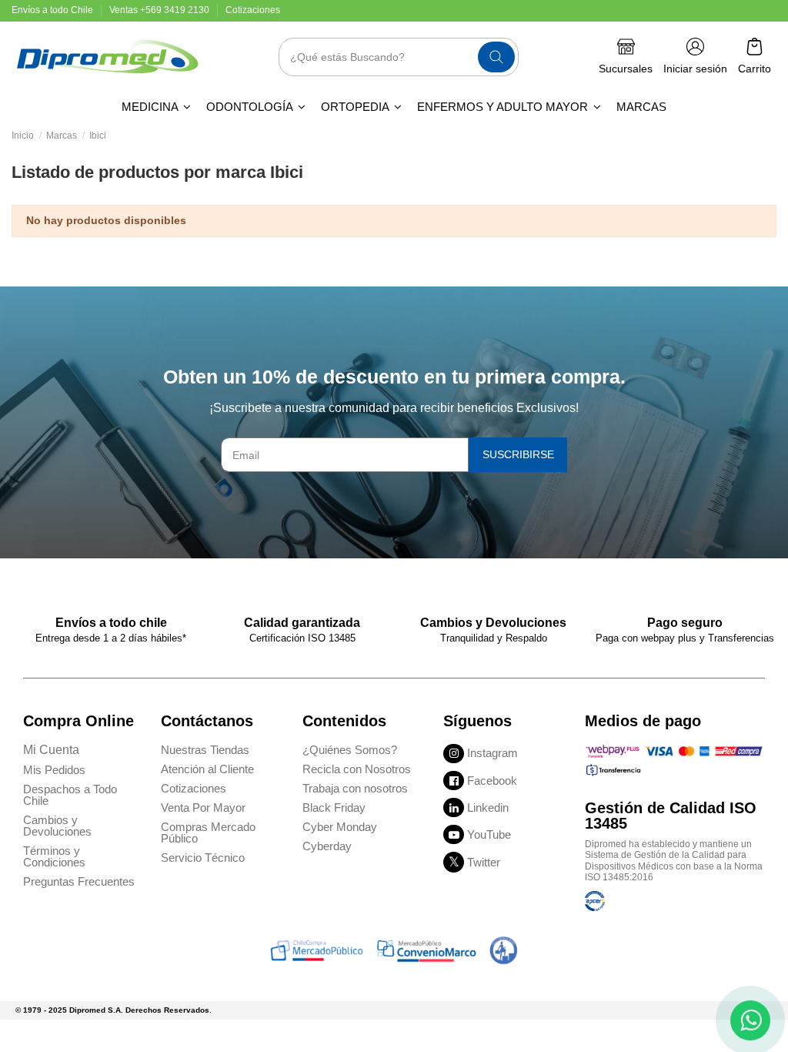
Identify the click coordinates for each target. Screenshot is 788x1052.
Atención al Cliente (207, 769)
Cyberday (327, 846)
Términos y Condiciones (54, 856)
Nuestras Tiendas (205, 749)
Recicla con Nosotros (356, 769)
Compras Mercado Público (208, 832)
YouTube (489, 834)
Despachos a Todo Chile (70, 794)
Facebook (492, 780)
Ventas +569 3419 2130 (160, 10)
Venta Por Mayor (203, 807)
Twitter (483, 862)
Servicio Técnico (203, 857)
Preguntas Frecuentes (79, 881)
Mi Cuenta (51, 749)
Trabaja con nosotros (355, 788)
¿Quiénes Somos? (349, 749)
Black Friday (334, 807)
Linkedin (488, 807)
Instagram (492, 752)
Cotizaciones (252, 10)
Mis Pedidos (54, 769)
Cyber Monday (339, 826)
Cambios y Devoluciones (57, 825)
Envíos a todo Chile (53, 10)
